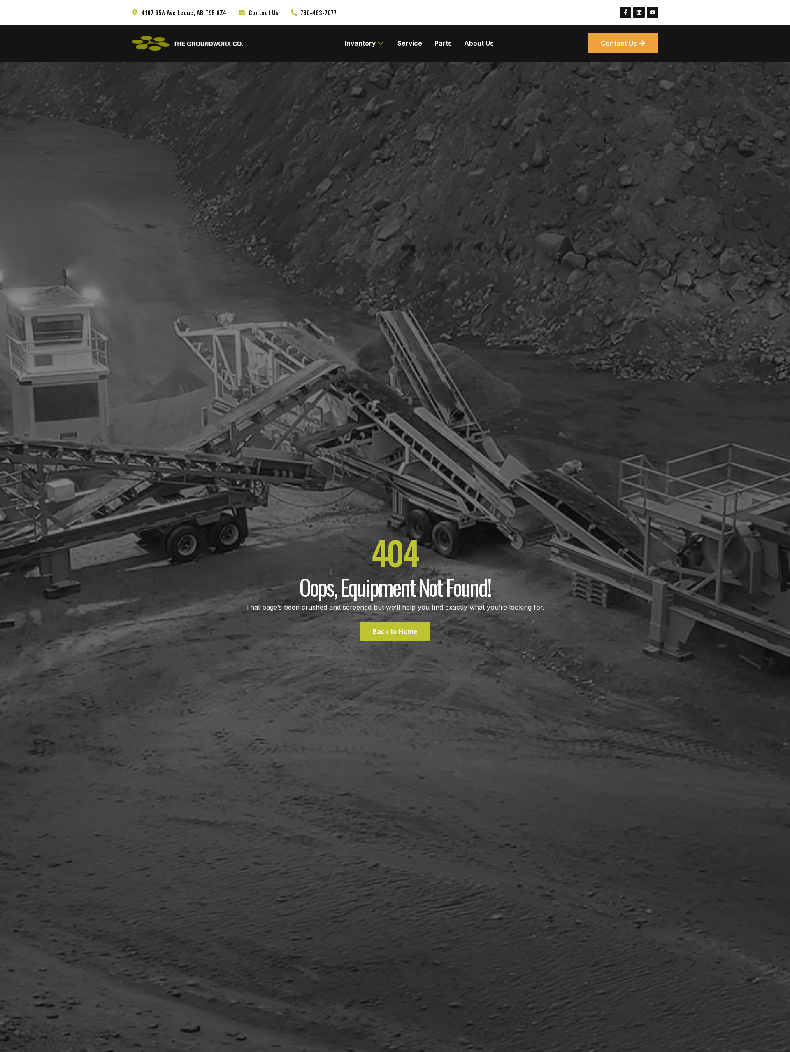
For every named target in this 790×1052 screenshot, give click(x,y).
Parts (443, 43)
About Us (479, 43)
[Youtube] (652, 12)
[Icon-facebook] (625, 12)
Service (409, 43)
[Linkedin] (639, 12)
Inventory (360, 43)
